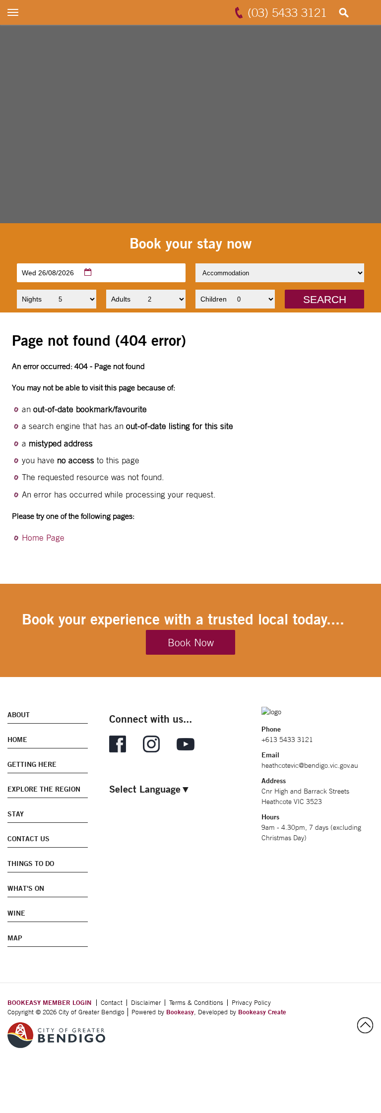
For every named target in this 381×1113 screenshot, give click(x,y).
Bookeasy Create (262, 1012)
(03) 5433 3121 (287, 12)
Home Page (43, 538)
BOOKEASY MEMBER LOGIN (49, 1002)
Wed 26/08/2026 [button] (48, 273)
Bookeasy (180, 1012)
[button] (324, 299)
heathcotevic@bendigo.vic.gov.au (309, 765)
